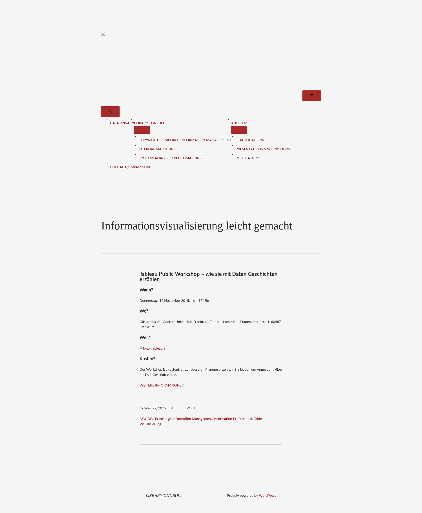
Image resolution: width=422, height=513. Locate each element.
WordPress (267, 495)
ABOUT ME (240, 123)
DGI (143, 419)
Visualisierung (150, 424)
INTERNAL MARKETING (157, 149)
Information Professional (233, 419)
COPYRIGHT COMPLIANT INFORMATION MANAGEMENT (184, 140)
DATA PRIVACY (122, 123)
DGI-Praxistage (159, 419)
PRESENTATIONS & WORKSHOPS (263, 149)
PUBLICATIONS (248, 158)
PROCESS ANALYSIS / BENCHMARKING (170, 158)
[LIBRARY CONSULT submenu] (142, 130)
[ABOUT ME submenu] (239, 130)
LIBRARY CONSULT (149, 123)
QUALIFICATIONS (250, 140)
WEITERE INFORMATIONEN (162, 385)
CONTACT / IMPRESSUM (130, 167)
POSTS (192, 408)
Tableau (260, 419)
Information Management (192, 419)
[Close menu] (110, 111)
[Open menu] (311, 95)
